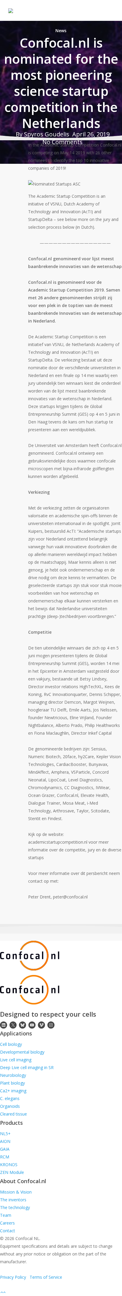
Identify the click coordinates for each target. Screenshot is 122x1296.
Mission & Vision (16, 1192)
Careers (7, 1223)
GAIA (4, 1149)
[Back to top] (61, 1292)
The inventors (13, 1199)
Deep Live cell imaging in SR (27, 1067)
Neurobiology (13, 1075)
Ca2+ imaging (13, 1091)
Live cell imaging (15, 1060)
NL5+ (5, 1133)
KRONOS (8, 1164)
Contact (7, 1230)
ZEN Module (12, 1172)
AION (5, 1141)
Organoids (10, 1106)
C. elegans (10, 1098)
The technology (15, 1207)
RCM (4, 1157)
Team (5, 1215)
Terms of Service (46, 1277)
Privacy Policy (13, 1277)
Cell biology (11, 1044)
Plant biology (12, 1083)
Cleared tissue (13, 1114)
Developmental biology (22, 1052)
